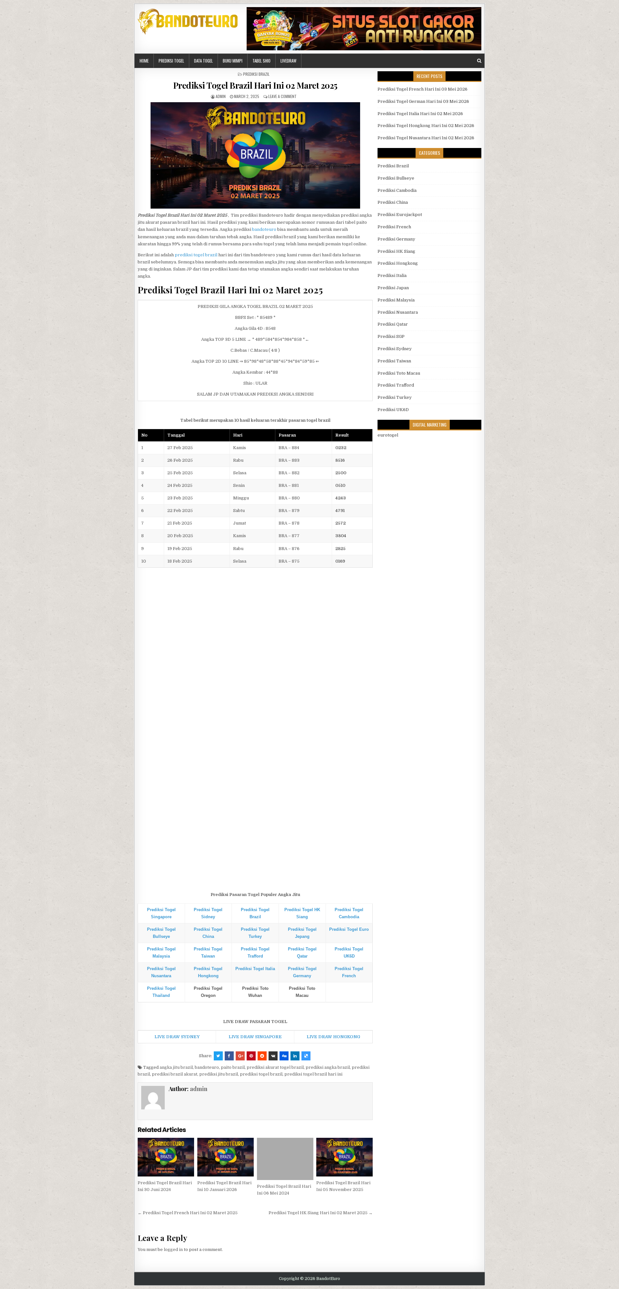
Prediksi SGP (391, 336)
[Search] (479, 61)
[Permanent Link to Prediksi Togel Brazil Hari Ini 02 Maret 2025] (255, 155)
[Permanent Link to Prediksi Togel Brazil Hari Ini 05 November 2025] (344, 1157)
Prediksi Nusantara (398, 312)
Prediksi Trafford (396, 385)
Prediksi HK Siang (396, 251)
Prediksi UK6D (393, 409)
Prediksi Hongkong (398, 263)
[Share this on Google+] (240, 1055)
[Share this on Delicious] (305, 1055)
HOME (144, 60)
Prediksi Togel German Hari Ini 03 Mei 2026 (423, 101)
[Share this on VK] (273, 1055)
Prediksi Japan (393, 287)
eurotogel (388, 435)
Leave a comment (282, 96)
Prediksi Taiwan (394, 361)
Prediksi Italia (392, 275)
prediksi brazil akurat (174, 1074)
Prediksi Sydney (395, 348)
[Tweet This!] (218, 1055)
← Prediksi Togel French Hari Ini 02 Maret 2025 (188, 1212)
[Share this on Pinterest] (251, 1055)
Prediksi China (393, 202)
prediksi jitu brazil (218, 1074)
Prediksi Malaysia (396, 300)
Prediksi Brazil (256, 74)
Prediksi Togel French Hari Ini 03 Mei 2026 (422, 89)
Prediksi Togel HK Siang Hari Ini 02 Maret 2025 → (321, 1212)
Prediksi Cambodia (397, 190)
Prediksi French (394, 226)
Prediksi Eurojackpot (400, 214)
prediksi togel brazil (196, 254)
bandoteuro (264, 229)
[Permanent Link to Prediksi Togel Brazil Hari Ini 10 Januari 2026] (225, 1157)
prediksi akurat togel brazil (275, 1067)
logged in (173, 1249)
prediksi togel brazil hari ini (313, 1074)
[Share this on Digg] (284, 1055)
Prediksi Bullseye (396, 178)
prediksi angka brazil (328, 1067)
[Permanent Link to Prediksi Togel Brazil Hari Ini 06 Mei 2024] (285, 1159)
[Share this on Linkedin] (295, 1055)
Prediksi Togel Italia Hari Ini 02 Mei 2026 (420, 113)
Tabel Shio (261, 60)
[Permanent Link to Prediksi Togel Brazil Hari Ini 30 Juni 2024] (166, 1157)
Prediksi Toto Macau (399, 373)
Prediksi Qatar (393, 324)
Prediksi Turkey (395, 397)
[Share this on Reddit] (262, 1055)
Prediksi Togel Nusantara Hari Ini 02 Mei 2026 (426, 137)
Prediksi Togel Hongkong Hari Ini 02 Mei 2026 (426, 125)
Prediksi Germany (396, 239)
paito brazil (233, 1067)
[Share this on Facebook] (229, 1055)
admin (221, 96)
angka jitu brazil (176, 1067)
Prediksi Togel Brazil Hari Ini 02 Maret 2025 (255, 85)
